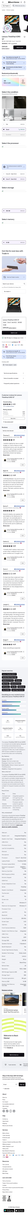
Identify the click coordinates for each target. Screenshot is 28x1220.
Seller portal (5, 1148)
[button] (7, 28)
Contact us (5, 1119)
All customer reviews (7, 1169)
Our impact (5, 1102)
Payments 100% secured (8, 1153)
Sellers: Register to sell (7, 1146)
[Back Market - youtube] (10, 1111)
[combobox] (14, 284)
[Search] (13, 5)
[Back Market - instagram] (3, 1111)
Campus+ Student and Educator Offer (11, 1142)
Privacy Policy (5, 1189)
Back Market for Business (8, 1151)
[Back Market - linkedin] (14, 1111)
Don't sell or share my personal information (12, 1187)
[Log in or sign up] (21, 2)
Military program (6, 1144)
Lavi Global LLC (15, 342)
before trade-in (5, 48)
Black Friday (5, 1173)
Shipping (4, 1123)
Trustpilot (4, 1108)
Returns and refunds (7, 1125)
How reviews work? (9, 421)
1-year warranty (6, 1135)
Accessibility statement (8, 1104)
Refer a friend (5, 1133)
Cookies (4, 1185)
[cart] (24, 2)
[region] (14, 82)
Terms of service (6, 1181)
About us (4, 1097)
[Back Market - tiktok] (7, 1111)
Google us (10, 1047)
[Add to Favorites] (24, 37)
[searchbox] (20, 5)
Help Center (5, 1121)
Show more (6, 455)
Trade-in (4, 1140)
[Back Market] (13, 2)
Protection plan (6, 1137)
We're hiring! (5, 1106)
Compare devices (6, 1166)
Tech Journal (5, 1164)
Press (3, 1099)
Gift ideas (4, 1171)
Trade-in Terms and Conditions (10, 1183)
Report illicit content (7, 1192)
